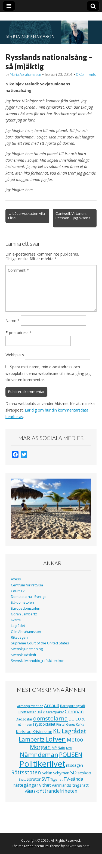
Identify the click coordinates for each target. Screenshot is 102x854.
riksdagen (74, 765)
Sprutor (34, 779)
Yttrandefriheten (59, 791)
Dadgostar (24, 719)
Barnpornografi (72, 706)
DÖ (72, 719)
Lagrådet (18, 625)
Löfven (55, 738)
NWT (69, 748)
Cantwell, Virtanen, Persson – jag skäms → (72, 218)
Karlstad (24, 731)
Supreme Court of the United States (40, 643)
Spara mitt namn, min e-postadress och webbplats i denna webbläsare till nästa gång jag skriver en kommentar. (48, 373)
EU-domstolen (22, 602)
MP (54, 747)
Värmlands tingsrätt (70, 785)
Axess (16, 579)
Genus (70, 724)
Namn (12, 320)
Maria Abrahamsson (25, 74)
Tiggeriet (57, 779)
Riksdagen (19, 637)
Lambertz (32, 739)
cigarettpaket (53, 712)
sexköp (84, 772)
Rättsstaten (26, 772)
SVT (46, 779)
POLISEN (70, 755)
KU (57, 731)
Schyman (61, 772)
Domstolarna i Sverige (29, 596)
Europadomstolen (25, 608)
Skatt (22, 779)
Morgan (40, 747)
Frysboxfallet (44, 724)
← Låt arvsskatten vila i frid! (26, 215)
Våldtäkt (32, 791)
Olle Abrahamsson (26, 631)
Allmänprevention (30, 706)
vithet (45, 785)
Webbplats (14, 354)
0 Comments (86, 74)
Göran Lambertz (24, 614)
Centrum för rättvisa (27, 585)
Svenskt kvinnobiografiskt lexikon (37, 660)
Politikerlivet (42, 763)
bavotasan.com (77, 846)
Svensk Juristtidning (27, 649)
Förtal (60, 724)
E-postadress (18, 332)
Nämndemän (39, 754)
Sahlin (47, 772)
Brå (39, 712)
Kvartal (16, 620)
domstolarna (50, 718)
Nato (61, 747)
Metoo (75, 739)
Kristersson (42, 731)
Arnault (51, 705)
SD (73, 772)
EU (78, 719)
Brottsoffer (27, 712)
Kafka (80, 724)
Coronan (74, 711)
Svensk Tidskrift (23, 655)
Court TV (18, 591)
